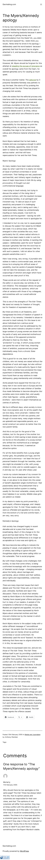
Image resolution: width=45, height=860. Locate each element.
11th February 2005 (10, 785)
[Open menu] (41, 4)
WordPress (24, 851)
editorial (32, 80)
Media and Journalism (32, 734)
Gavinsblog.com (9, 4)
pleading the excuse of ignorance (26, 66)
